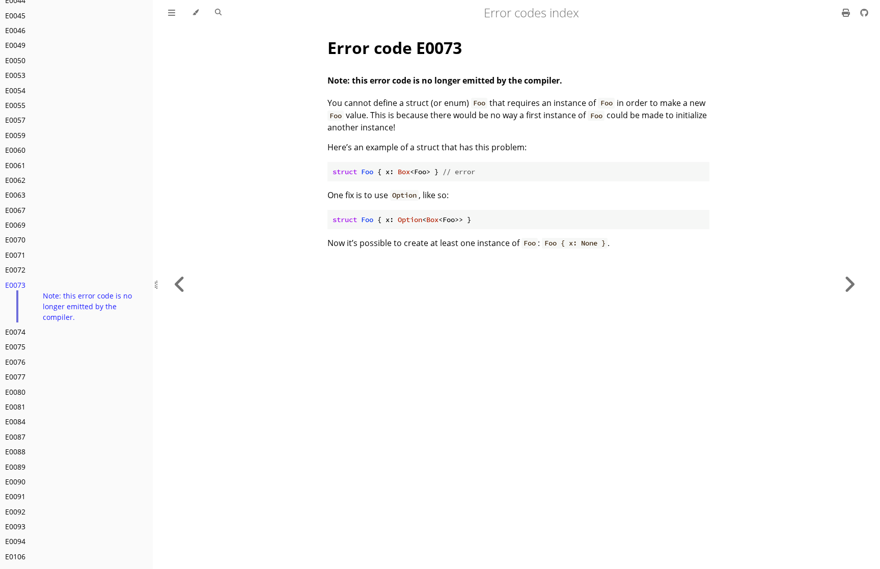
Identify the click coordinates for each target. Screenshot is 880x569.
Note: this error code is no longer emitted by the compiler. (87, 306)
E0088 (15, 451)
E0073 (15, 285)
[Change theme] (195, 12)
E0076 (15, 362)
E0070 (15, 240)
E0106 (15, 556)
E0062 (15, 180)
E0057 (15, 120)
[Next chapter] (849, 284)
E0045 (15, 15)
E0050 (15, 60)
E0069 (15, 225)
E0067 (15, 210)
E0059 (15, 135)
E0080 (15, 392)
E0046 (15, 30)
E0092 (15, 512)
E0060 (15, 150)
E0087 (15, 437)
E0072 (15, 270)
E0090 (15, 481)
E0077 (15, 377)
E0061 (15, 165)
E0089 (15, 467)
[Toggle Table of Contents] (171, 12)
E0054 (15, 90)
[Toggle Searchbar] (218, 12)
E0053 (15, 75)
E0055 (15, 105)
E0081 (15, 407)
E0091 (15, 496)
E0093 (15, 526)
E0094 (15, 541)
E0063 (15, 195)
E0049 (15, 45)
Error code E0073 (394, 48)
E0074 (15, 332)
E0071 (15, 255)
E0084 (15, 421)
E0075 (15, 346)
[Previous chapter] (180, 284)
